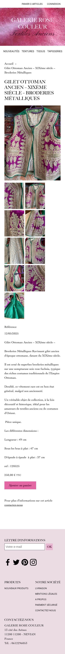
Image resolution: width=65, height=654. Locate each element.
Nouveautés (11, 51)
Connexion (54, 4)
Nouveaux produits (16, 588)
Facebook (7, 562)
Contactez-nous (45, 610)
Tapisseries (54, 51)
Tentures (28, 51)
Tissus (40, 51)
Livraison (41, 588)
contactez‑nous (13, 505)
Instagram (33, 562)
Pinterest (24, 562)
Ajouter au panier (20, 485)
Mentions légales (46, 593)
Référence (10, 327)
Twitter (16, 562)
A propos (40, 599)
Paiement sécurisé (46, 604)
